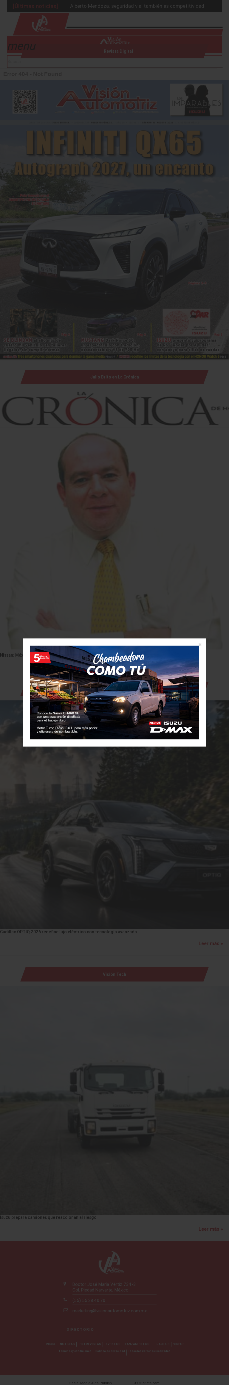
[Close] (199, 645)
